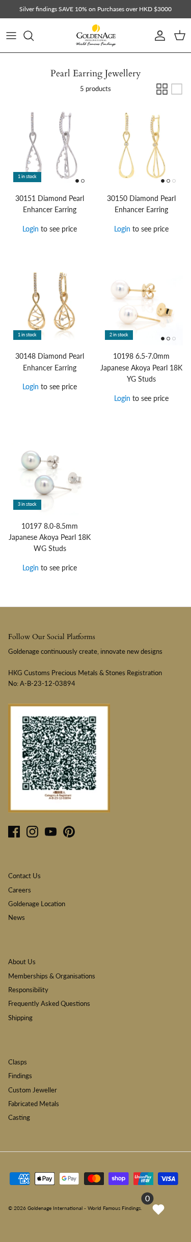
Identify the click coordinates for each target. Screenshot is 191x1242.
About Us (22, 962)
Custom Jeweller (32, 1090)
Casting (19, 1117)
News (16, 917)
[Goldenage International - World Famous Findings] (95, 35)
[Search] (33, 35)
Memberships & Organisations (51, 976)
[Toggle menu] (11, 35)
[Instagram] (32, 831)
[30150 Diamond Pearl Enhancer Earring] (141, 146)
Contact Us (24, 876)
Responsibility (28, 990)
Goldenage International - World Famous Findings (84, 1208)
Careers (19, 890)
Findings (20, 1076)
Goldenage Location (36, 904)
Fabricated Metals (33, 1104)
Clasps (17, 1062)
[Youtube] (51, 831)
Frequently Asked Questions (49, 1003)
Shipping (20, 1018)
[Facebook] (14, 831)
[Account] (157, 35)
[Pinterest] (69, 831)
